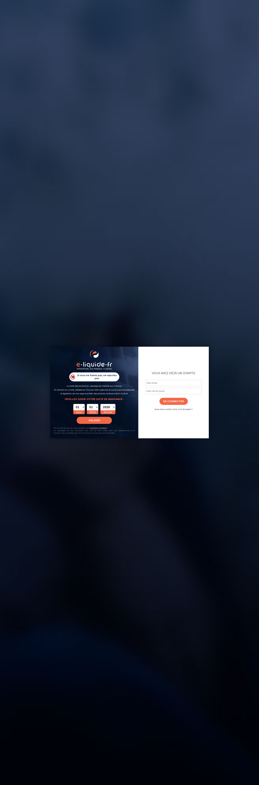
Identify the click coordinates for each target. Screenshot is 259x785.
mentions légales (98, 428)
